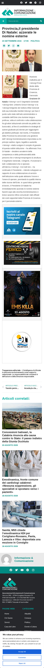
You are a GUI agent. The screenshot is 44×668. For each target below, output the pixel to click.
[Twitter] (26, 3)
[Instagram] (40, 3)
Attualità (28, 614)
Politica (35, 41)
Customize (22, 657)
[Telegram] (35, 3)
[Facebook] (21, 3)
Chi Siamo (8, 618)
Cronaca (28, 618)
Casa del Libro (10, 627)
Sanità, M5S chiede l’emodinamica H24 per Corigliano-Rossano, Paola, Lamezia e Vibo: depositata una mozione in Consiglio (21, 536)
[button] (2, 2)
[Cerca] (41, 21)
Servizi (7, 622)
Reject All (22, 663)
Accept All (22, 652)
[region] (22, 649)
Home (6, 614)
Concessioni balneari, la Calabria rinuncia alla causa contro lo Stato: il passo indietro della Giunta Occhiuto (22, 437)
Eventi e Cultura (31, 627)
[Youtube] (31, 3)
